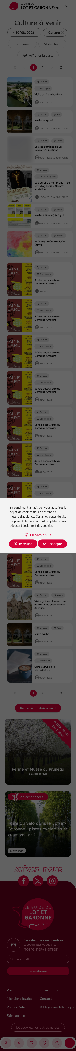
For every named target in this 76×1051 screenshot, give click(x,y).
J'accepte (55, 543)
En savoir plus (40, 534)
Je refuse (25, 543)
